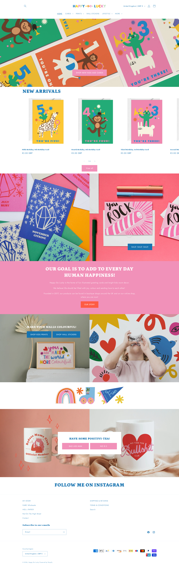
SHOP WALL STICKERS (66, 334)
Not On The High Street (32, 514)
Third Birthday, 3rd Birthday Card (135, 150)
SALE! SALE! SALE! (140, 246)
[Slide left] (84, 161)
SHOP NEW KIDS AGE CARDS (89, 72)
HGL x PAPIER (28, 509)
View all (89, 168)
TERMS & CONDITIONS (99, 505)
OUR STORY (89, 304)
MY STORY (27, 501)
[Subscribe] (63, 532)
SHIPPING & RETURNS (99, 501)
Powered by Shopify (46, 562)
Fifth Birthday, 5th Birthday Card (35, 150)
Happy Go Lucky (33, 562)
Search (92, 509)
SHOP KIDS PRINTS (39, 334)
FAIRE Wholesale (29, 505)
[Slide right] (95, 161)
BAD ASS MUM (75, 446)
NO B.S (103, 446)
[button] (25, 6)
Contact (25, 518)
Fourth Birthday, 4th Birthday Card (85, 150)
